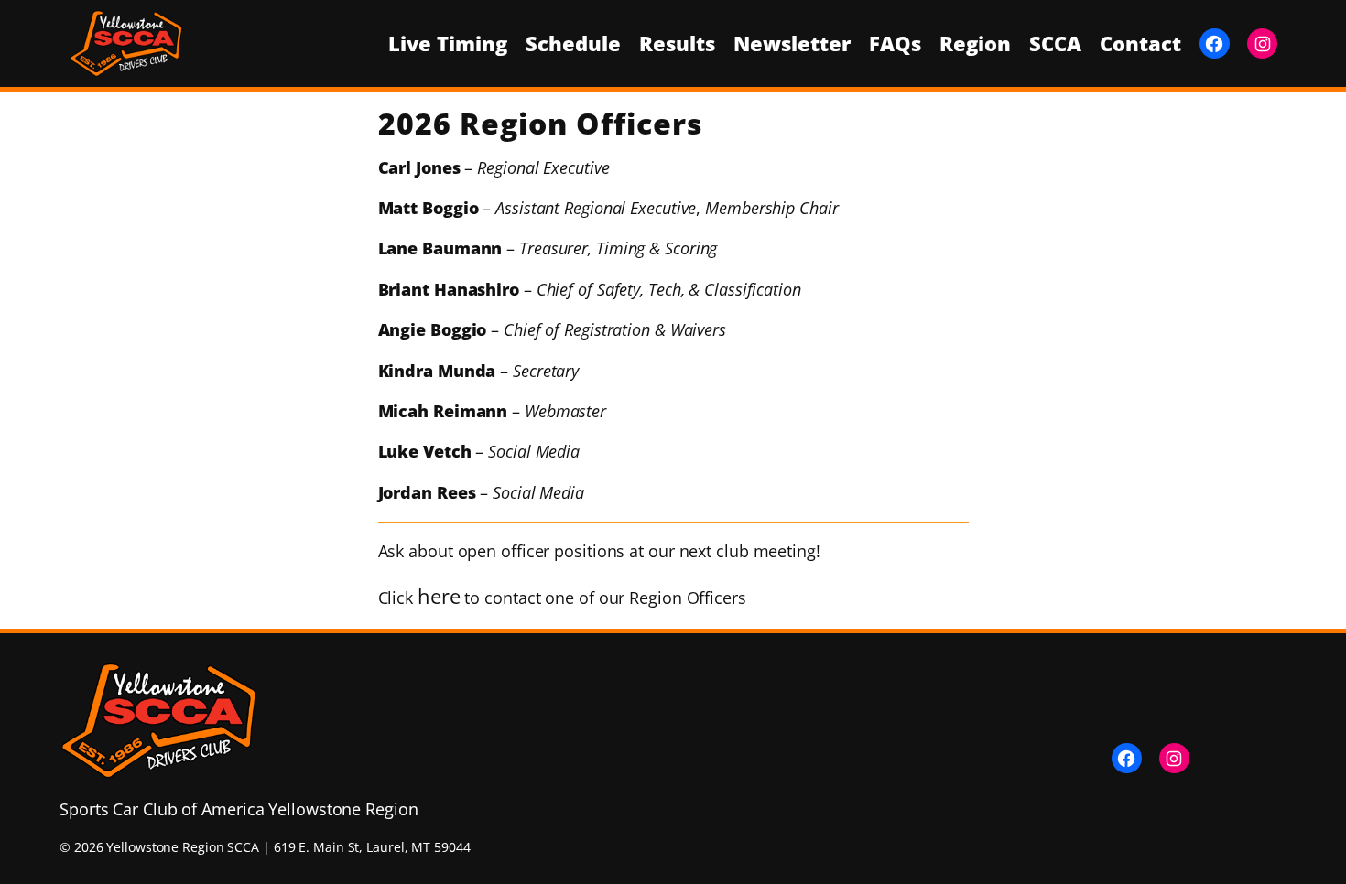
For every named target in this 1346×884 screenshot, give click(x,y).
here (439, 595)
